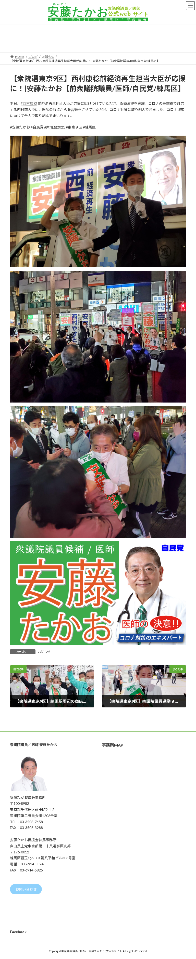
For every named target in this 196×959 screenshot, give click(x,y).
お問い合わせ (26, 889)
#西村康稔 (29, 103)
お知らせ (44, 652)
